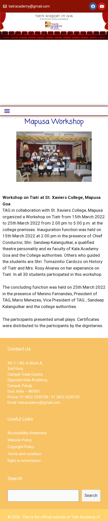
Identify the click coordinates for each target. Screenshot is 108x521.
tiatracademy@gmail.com (39, 402)
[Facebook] (93, 6)
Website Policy (20, 440)
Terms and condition (24, 454)
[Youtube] (101, 6)
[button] (7, 110)
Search (90, 495)
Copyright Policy (21, 447)
